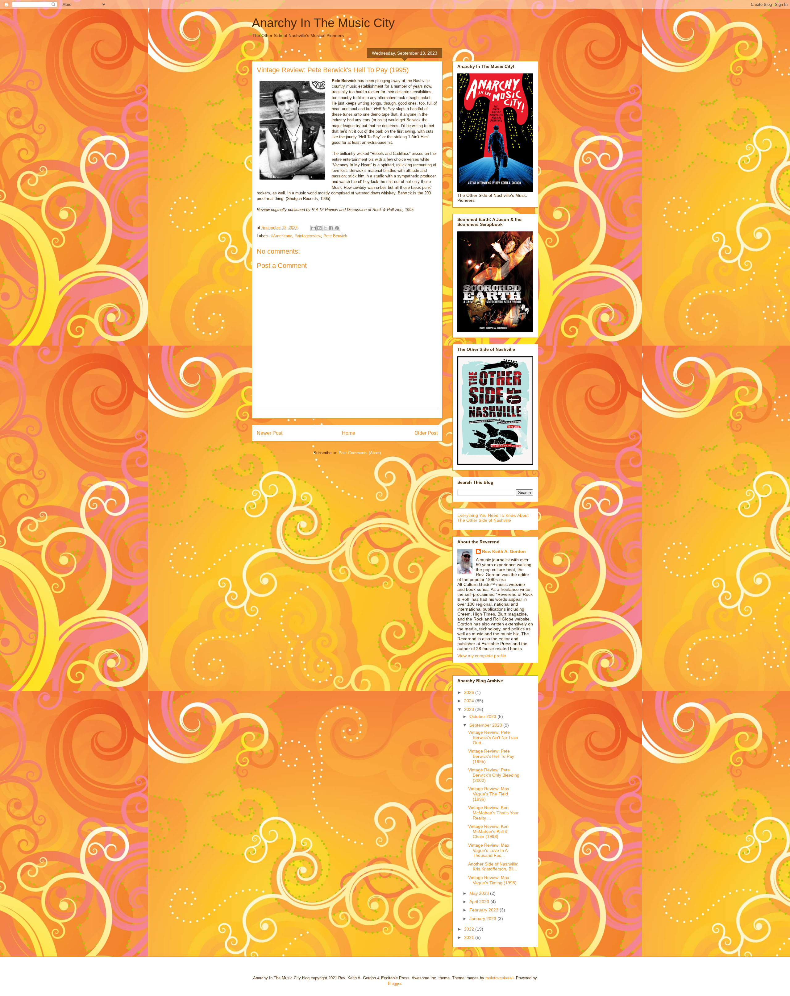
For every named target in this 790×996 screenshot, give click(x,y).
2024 (469, 700)
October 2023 (483, 716)
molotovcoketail (499, 978)
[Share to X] (325, 228)
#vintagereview (308, 236)
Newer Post (269, 433)
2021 (469, 937)
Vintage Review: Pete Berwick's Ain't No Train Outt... (493, 737)
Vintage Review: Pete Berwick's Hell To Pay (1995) (491, 756)
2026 (469, 692)
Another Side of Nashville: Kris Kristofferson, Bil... (493, 866)
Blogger (394, 983)
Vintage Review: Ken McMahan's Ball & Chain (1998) (488, 831)
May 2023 (479, 893)
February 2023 (484, 909)
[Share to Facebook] (331, 228)
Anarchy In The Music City (323, 23)
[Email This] (313, 228)
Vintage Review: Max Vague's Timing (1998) (492, 880)
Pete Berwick (335, 236)
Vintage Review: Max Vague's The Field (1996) (488, 794)
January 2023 (483, 918)
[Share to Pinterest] (337, 228)
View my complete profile (481, 655)
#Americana (281, 236)
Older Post (426, 433)
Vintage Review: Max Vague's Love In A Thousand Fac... (488, 850)
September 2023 (486, 725)
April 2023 (479, 901)
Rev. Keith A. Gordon (504, 551)
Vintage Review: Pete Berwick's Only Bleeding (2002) (493, 775)
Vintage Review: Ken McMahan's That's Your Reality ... (493, 812)
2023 (469, 709)
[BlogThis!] (319, 228)
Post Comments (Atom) (360, 452)
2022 (469, 929)
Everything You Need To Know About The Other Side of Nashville (493, 518)
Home (348, 433)
